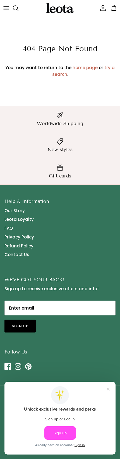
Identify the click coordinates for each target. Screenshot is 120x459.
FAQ (8, 228)
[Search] (18, 8)
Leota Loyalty (19, 219)
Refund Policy (18, 246)
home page (85, 68)
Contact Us (16, 254)
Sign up (20, 326)
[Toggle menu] (6, 8)
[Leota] (60, 8)
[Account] (101, 8)
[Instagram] (18, 366)
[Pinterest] (28, 366)
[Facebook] (7, 366)
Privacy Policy (19, 237)
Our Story (14, 211)
